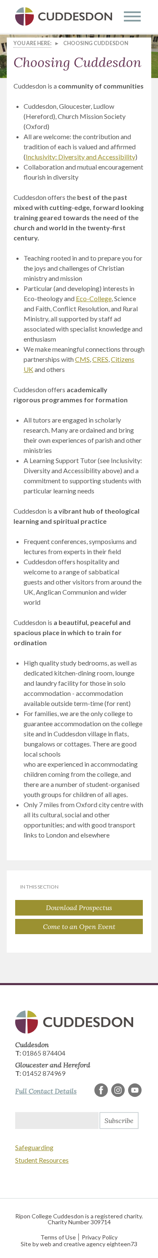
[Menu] (132, 16)
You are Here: (32, 43)
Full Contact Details (46, 1091)
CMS (82, 359)
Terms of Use (58, 1237)
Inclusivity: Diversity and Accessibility (80, 157)
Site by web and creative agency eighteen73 (79, 1243)
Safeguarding (34, 1147)
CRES (100, 359)
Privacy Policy (100, 1237)
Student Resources (42, 1160)
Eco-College (94, 298)
